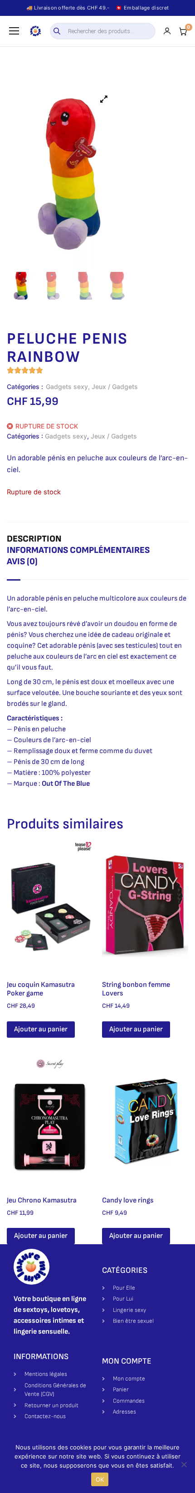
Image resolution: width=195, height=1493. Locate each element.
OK (100, 1479)
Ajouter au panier (41, 1029)
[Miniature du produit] (104, 99)
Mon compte (126, 1361)
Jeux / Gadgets (115, 386)
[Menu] (14, 31)
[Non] (183, 1464)
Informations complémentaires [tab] (78, 550)
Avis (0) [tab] (22, 562)
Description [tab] (34, 539)
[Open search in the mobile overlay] (103, 31)
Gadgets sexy (67, 386)
